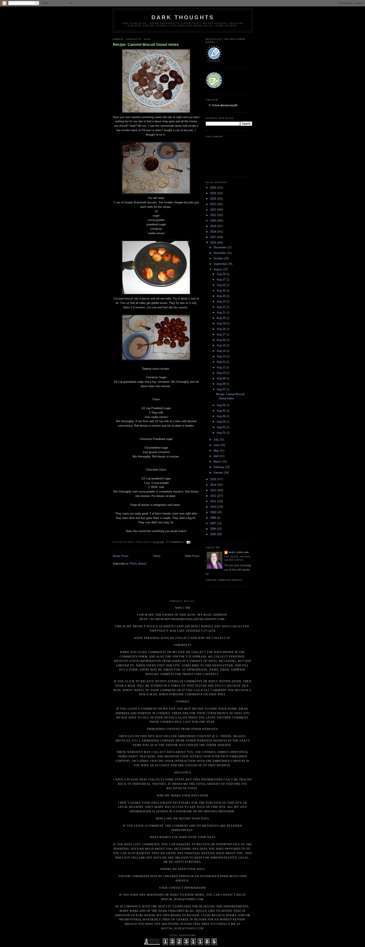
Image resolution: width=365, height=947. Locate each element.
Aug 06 (221, 405)
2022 (213, 209)
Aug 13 (221, 356)
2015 (213, 479)
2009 (213, 512)
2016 (213, 242)
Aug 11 (221, 367)
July (216, 439)
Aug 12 (221, 361)
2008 (213, 517)
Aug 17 (221, 334)
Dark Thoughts (182, 17)
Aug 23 (221, 301)
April (217, 456)
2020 (213, 220)
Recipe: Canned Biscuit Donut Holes (146, 44)
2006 (213, 528)
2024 (213, 198)
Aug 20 (221, 318)
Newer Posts (120, 556)
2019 (213, 226)
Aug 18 (221, 329)
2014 (213, 484)
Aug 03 (221, 421)
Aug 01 (221, 432)
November (220, 252)
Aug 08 (221, 383)
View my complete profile (224, 580)
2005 (213, 534)
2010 (213, 506)
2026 (213, 187)
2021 (213, 215)
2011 (213, 501)
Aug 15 (221, 345)
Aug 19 (221, 323)
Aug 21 (221, 312)
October (219, 258)
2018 (213, 231)
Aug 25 (221, 290)
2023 (213, 204)
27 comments (175, 542)
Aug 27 (221, 279)
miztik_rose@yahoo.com (182, 928)
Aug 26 (221, 285)
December (220, 247)
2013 (213, 490)
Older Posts (192, 556)
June (217, 445)
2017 (213, 237)
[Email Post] (188, 542)
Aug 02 (221, 427)
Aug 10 (221, 372)
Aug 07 (221, 389)
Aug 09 (221, 378)
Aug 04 (221, 416)
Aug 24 (221, 296)
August (218, 269)
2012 (213, 495)
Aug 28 (221, 274)
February (219, 467)
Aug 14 (221, 350)
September (221, 263)
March (218, 461)
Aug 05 (221, 410)
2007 (213, 523)
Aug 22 (221, 307)
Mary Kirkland (239, 552)
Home (156, 556)
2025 (213, 193)
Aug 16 (221, 340)
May (217, 450)
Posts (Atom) (138, 563)
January (219, 472)
